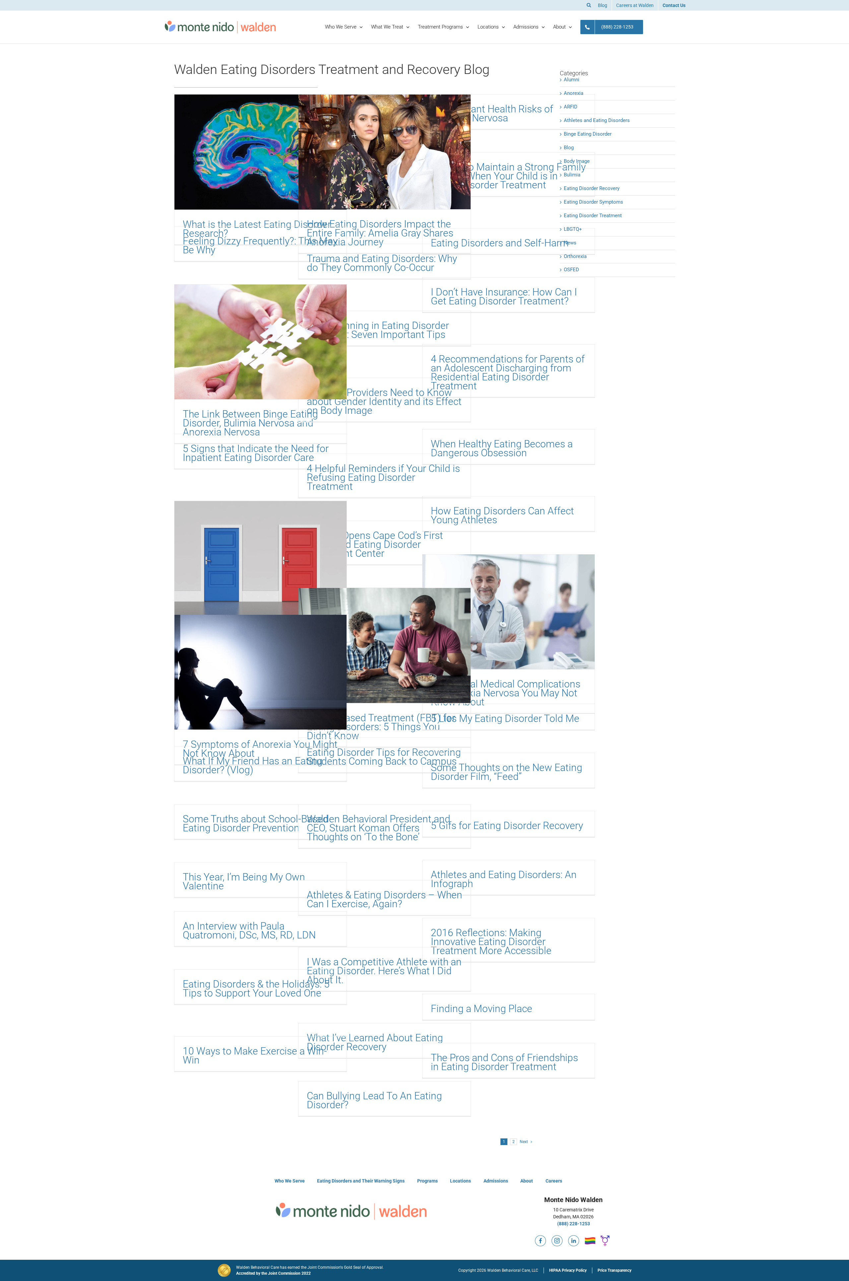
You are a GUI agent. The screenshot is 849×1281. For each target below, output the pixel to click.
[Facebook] (540, 1238)
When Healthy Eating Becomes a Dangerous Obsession (502, 448)
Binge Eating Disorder (588, 134)
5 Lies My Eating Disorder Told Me (505, 718)
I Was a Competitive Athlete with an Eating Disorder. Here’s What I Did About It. (384, 971)
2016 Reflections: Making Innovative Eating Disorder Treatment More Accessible (491, 941)
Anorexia (573, 93)
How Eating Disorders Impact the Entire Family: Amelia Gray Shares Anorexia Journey (380, 233)
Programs (427, 1181)
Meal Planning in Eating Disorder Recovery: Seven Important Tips (378, 330)
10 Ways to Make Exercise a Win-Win (255, 1055)
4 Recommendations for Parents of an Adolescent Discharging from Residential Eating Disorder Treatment (508, 372)
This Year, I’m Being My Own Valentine (244, 881)
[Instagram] (557, 1238)
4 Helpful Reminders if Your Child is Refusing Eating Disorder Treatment (383, 477)
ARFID (570, 107)
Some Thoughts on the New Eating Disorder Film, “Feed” (506, 772)
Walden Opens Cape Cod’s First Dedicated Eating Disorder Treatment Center (375, 544)
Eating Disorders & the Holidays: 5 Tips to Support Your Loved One (256, 988)
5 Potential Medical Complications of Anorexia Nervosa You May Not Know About (505, 693)
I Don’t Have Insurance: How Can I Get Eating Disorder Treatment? (504, 296)
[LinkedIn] (573, 1238)
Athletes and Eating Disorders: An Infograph (504, 879)
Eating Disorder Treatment (593, 216)
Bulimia (572, 175)
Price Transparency (614, 1270)
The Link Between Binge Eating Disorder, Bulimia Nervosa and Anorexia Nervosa (250, 423)
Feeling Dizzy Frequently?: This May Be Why (260, 245)
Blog (569, 148)
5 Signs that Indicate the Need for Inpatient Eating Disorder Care (256, 453)
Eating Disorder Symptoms (593, 202)
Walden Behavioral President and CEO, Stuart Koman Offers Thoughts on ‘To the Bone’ (378, 828)
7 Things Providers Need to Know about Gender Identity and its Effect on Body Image (384, 401)
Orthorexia (575, 256)
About (526, 1181)
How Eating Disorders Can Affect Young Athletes (502, 515)
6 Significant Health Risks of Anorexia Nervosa (492, 113)
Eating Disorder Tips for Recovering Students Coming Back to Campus (384, 756)
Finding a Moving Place (481, 1008)
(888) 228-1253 (573, 1223)
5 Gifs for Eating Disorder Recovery (507, 825)
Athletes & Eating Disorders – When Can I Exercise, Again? (384, 899)
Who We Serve (290, 1181)
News (570, 243)
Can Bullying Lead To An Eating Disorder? (374, 1100)
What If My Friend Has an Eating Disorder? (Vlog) (253, 765)
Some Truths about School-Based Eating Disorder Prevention (255, 823)
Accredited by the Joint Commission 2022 (273, 1273)
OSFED (571, 270)
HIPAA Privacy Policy (568, 1270)
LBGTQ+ (573, 229)
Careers (554, 1181)
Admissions (496, 1181)
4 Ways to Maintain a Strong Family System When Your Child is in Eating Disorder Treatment (508, 176)
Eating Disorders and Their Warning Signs (361, 1181)
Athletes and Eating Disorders (597, 120)
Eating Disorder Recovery (592, 188)
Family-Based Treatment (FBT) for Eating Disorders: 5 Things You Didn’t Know (381, 726)
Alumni (571, 80)
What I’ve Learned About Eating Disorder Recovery (375, 1042)
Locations (460, 1181)
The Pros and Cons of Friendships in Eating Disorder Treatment (504, 1062)
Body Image (577, 161)
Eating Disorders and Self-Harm (500, 243)
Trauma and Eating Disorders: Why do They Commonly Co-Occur (382, 263)
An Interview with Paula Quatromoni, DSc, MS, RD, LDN (249, 930)
